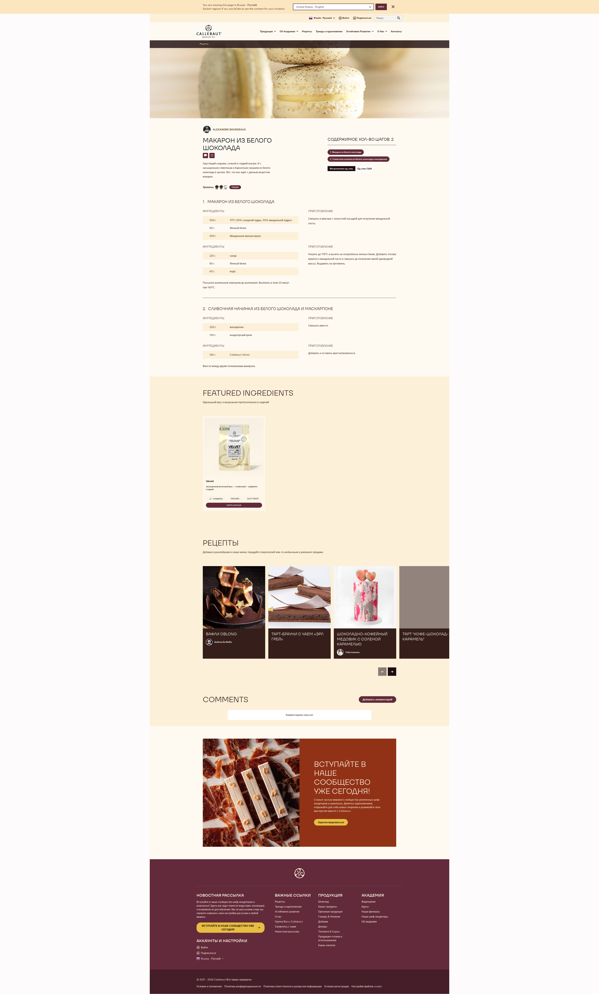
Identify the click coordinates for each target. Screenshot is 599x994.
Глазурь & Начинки (329, 916)
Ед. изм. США (365, 168)
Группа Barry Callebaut (289, 921)
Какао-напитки (326, 945)
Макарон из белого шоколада (346, 152)
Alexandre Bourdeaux (229, 129)
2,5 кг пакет (253, 499)
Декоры (322, 926)
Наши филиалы (371, 911)
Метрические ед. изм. (341, 168)
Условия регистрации (336, 986)
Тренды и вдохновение (329, 31)
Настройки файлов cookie (366, 986)
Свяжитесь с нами (285, 926)
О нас (278, 916)
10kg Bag (235, 499)
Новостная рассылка (287, 931)
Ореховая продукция (330, 911)
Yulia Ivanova (352, 652)
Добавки (323, 921)
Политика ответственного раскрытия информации (292, 986)
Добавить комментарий (377, 699)
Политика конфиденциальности (242, 986)
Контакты (396, 31)
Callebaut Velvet (240, 354)
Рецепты (307, 31)
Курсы (365, 906)
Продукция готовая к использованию (330, 938)
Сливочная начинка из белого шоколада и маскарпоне (359, 159)
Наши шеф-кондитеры (375, 916)
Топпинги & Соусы (329, 931)
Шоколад (323, 901)
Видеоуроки (368, 901)
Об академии (369, 921)
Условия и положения (209, 986)
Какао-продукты (327, 906)
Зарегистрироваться (331, 822)
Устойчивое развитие (287, 911)
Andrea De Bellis (223, 642)
